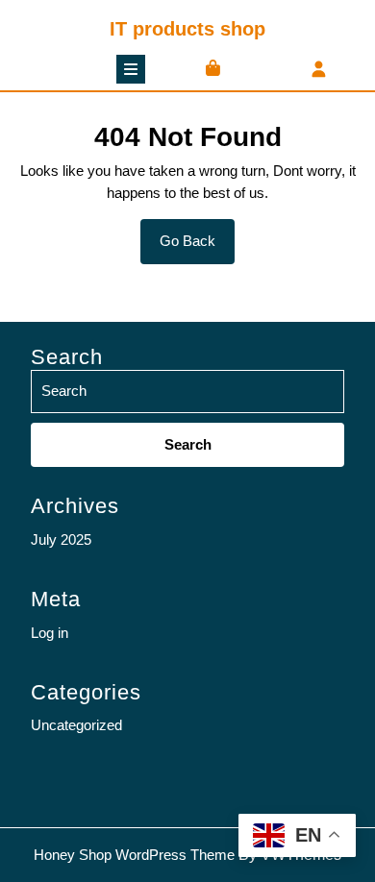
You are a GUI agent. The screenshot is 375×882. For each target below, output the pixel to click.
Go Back (197, 248)
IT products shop (187, 28)
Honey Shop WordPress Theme (134, 854)
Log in (49, 633)
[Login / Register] (319, 71)
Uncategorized (76, 725)
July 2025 (61, 539)
